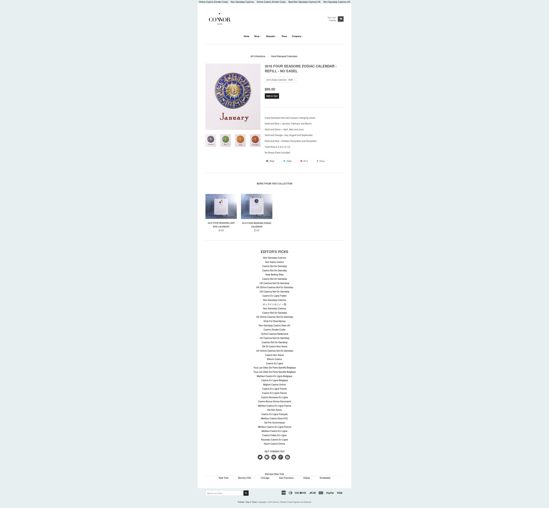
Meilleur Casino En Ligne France (274, 405)
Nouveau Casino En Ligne (274, 439)
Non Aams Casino (274, 262)
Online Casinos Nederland (274, 333)
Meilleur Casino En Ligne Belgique (274, 376)
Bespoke (270, 36)
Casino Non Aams (274, 355)
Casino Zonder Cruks (274, 329)
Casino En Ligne (274, 363)
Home (246, 36)
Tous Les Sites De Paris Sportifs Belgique (274, 367)
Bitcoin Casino (274, 359)
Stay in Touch (251, 502)
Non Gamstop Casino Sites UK (274, 325)
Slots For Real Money (274, 321)
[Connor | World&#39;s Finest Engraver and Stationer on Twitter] (260, 457)
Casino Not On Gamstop (274, 266)
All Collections (257, 56)
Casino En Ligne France (274, 388)
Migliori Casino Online (274, 384)
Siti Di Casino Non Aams (274, 346)
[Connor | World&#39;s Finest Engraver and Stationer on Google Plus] (280, 457)
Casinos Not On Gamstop (275, 342)
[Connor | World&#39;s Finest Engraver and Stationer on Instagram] (287, 457)
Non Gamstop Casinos (274, 257)
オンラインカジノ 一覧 (274, 304)
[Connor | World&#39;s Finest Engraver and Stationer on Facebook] (266, 457)
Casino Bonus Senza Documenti (274, 401)
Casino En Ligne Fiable (274, 295)
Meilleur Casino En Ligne (274, 431)
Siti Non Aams (274, 409)
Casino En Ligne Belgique (274, 380)
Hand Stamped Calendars (284, 56)
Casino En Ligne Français (274, 414)
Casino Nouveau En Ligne (274, 397)
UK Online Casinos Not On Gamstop (274, 287)
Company (297, 36)
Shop (257, 36)
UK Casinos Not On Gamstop (274, 283)
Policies (241, 502)
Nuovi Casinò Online (274, 443)
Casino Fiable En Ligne (274, 435)
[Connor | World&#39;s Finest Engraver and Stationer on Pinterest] (273, 457)
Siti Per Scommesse (274, 422)
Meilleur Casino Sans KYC (274, 418)
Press (284, 36)
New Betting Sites (274, 274)
